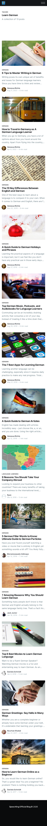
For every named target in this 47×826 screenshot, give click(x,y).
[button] (43, 3)
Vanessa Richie (13, 88)
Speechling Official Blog (20, 806)
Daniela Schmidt (14, 672)
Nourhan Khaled (14, 731)
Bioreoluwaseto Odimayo (18, 554)
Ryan (9, 495)
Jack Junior (12, 613)
